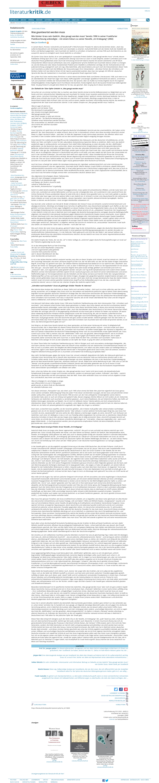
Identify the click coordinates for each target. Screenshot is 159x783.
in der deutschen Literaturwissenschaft (17, 275)
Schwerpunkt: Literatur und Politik (53, 23)
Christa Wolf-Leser (136, 281)
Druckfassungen (57, 780)
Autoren (48, 20)
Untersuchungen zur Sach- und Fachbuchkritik (139, 298)
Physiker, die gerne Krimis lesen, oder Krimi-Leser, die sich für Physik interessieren (139, 256)
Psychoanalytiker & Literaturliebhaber (136, 264)
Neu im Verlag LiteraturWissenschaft (140, 96)
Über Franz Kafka (140, 190)
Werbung (54, 782)
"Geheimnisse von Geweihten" (140, 162)
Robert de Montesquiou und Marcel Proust (18, 215)
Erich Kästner (135, 291)
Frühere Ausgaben (22, 23)
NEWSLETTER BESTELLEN (117, 701)
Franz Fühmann (21, 141)
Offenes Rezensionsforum (18, 48)
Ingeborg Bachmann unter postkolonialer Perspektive (139, 305)
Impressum (125, 780)
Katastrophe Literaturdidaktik (140, 169)
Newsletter (43, 782)
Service (57, 20)
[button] (116, 689)
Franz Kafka (14, 247)
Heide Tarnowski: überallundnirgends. (16, 184)
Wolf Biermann (19, 119)
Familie (12, 44)
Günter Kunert (15, 113)
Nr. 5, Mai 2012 (34, 23)
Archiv (23, 20)
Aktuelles (14, 20)
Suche (126, 20)
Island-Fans (134, 252)
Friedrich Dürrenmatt (16, 126)
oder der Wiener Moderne (139, 275)
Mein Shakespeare (16, 121)
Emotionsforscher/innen (138, 277)
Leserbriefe (35, 780)
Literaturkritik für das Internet (140, 294)
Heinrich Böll (14, 115)
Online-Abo (14, 64)
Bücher (39, 20)
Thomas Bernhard (16, 132)
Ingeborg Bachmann (16, 149)
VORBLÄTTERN (122, 29)
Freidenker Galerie (140, 152)
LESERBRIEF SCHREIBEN (117, 693)
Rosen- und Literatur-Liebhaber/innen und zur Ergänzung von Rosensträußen (138, 244)
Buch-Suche (14, 782)
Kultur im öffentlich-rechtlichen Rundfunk (17, 36)
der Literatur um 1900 (137, 272)
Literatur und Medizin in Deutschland (18, 221)
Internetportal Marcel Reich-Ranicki (17, 155)
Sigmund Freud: (18, 262)
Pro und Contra (72, 23)
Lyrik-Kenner (135, 249)
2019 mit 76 (14, 195)
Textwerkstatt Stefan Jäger (140, 198)
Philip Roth (23, 113)
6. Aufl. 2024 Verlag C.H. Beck (140, 60)
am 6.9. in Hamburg (142, 180)
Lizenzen (112, 719)
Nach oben (145, 780)
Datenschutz (135, 780)
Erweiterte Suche (73, 780)
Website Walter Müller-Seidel (139, 324)
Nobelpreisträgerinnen (140, 194)
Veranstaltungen (28, 782)
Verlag (147, 11)
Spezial (31, 20)
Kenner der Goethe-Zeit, (138, 268)
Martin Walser (16, 117)
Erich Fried (13, 137)
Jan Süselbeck (40, 42)
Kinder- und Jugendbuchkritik (139, 302)
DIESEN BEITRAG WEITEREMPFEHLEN (113, 696)
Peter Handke (21, 145)
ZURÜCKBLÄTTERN (38, 29)
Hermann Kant (15, 123)
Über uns (75, 20)
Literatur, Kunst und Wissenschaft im (18, 254)
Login (84, 20)
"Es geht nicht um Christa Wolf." (17, 199)
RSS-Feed (13, 780)
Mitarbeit (66, 20)
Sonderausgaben (16, 108)
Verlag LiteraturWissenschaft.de (54, 761)
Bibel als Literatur (19, 267)
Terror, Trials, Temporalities (16, 231)
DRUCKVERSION (120, 698)
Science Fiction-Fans (137, 261)
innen (144, 281)
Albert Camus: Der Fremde (140, 156)
